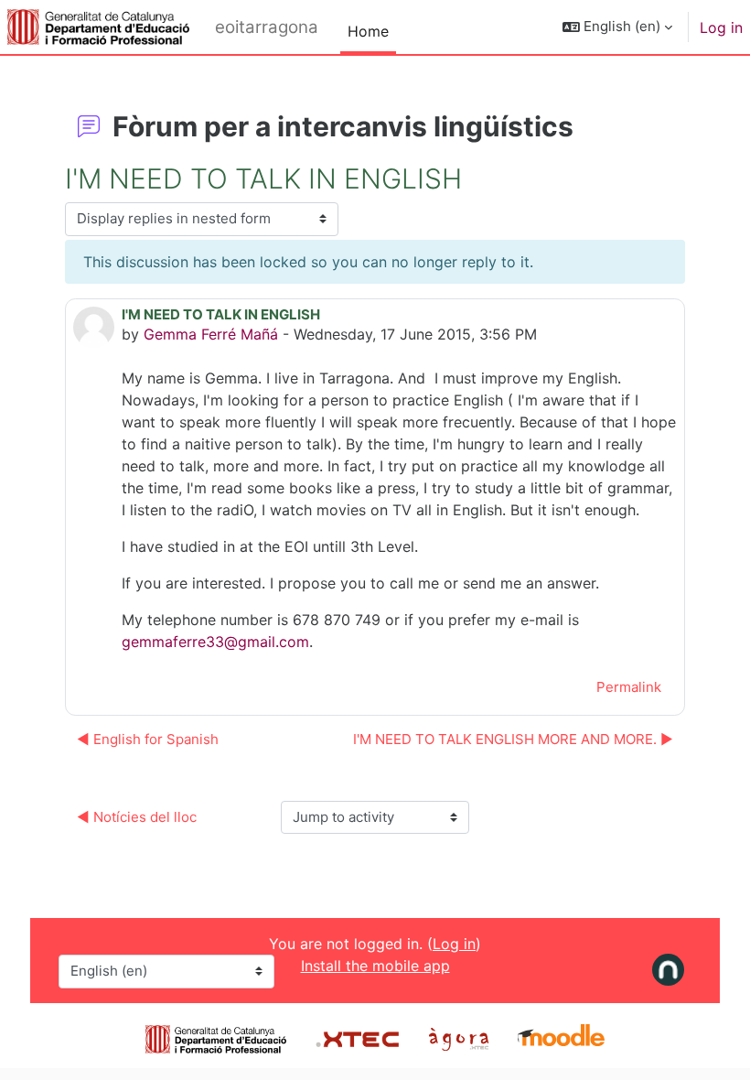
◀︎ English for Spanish (148, 739)
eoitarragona (266, 27)
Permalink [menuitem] (628, 687)
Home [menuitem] (368, 31)
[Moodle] (561, 1037)
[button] (617, 27)
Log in (721, 27)
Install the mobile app (375, 965)
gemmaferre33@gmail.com (215, 641)
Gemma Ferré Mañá (211, 334)
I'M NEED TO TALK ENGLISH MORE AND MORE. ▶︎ (513, 739)
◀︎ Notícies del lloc (137, 817)
